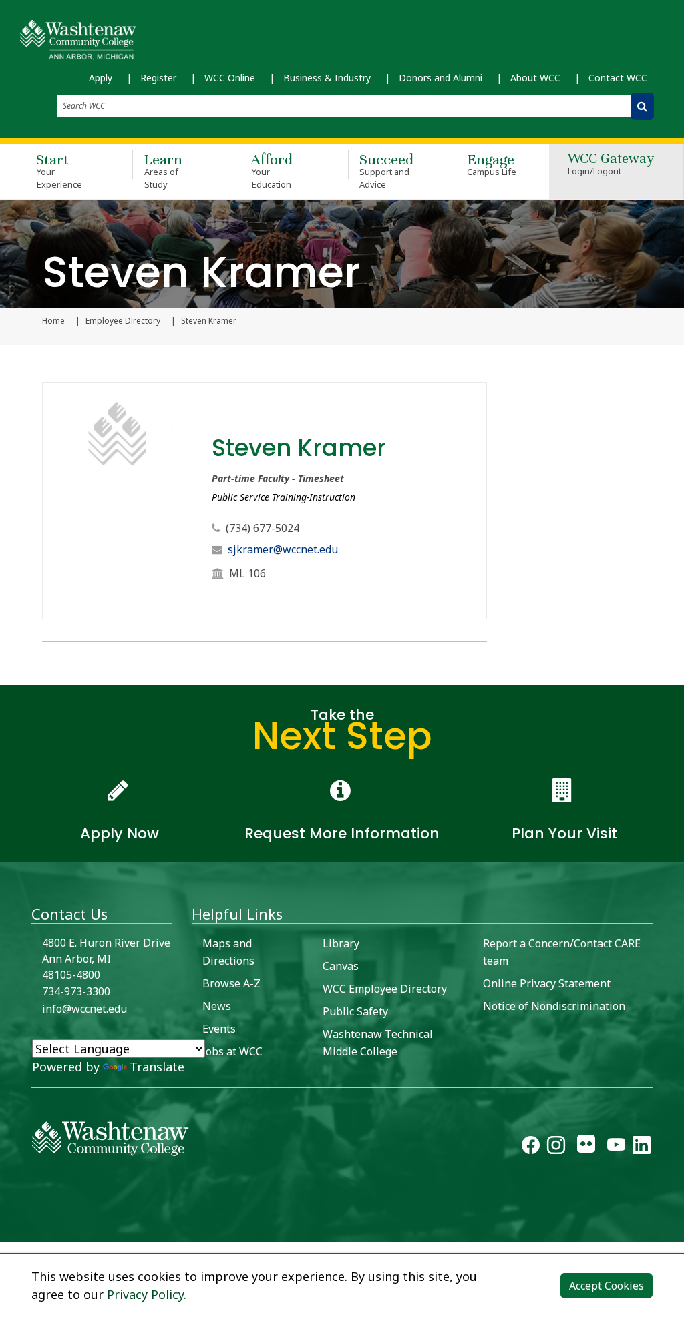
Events (219, 1028)
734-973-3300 (76, 991)
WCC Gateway (611, 164)
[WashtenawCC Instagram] (556, 1147)
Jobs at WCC (232, 1051)
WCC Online (229, 77)
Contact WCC (617, 77)
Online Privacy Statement (547, 983)
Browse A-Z (231, 983)
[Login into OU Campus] (8, 1230)
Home (53, 321)
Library (341, 943)
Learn (163, 170)
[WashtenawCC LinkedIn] (642, 1147)
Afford (272, 170)
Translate (157, 1067)
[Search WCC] (642, 106)
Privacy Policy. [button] (146, 1294)
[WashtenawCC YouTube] (616, 1147)
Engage (492, 164)
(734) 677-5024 (262, 528)
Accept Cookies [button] (606, 1285)
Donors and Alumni (440, 77)
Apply (100, 77)
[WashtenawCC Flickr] (586, 1147)
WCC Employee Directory (385, 988)
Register (158, 77)
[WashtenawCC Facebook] (531, 1147)
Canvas (341, 966)
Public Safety (355, 1011)
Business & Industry (327, 77)
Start (59, 170)
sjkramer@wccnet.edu (283, 549)
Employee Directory (123, 321)
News (216, 1006)
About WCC (535, 77)
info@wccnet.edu (84, 1008)
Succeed (386, 170)
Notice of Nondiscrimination (554, 1006)
